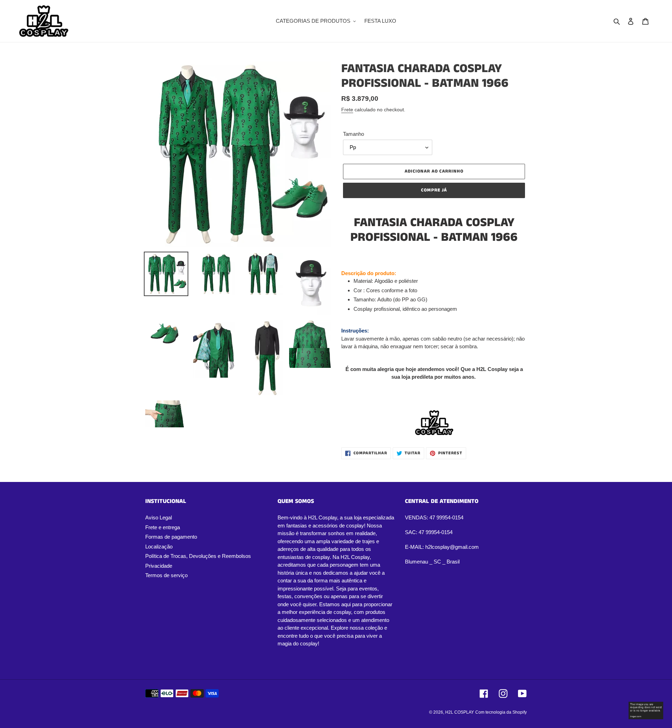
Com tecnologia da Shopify (501, 712)
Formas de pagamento (171, 537)
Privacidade (158, 566)
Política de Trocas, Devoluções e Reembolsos (198, 556)
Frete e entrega (162, 527)
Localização (159, 547)
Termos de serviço (166, 575)
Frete (347, 109)
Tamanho (353, 134)
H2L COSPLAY (459, 712)
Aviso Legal (158, 517)
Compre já (434, 190)
